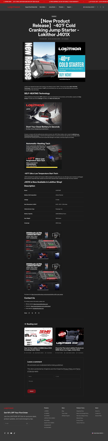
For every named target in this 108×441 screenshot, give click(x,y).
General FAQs (98, 415)
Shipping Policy (80, 411)
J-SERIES (46, 411)
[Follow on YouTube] (11, 433)
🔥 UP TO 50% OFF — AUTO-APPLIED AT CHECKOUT (91, 1)
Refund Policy (79, 418)
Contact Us (97, 413)
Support (69, 7)
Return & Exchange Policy (82, 413)
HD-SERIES (47, 415)
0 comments (65, 38)
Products (61, 7)
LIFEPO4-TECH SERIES (49, 418)
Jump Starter (52, 7)
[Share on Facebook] (29, 313)
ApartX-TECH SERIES (49, 422)
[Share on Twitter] (32, 313)
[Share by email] (39, 313)
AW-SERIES (47, 420)
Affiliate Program (66, 415)
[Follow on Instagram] (8, 433)
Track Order (64, 413)
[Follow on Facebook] (5, 433)
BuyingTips (54, 16)
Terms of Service (80, 422)
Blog (63, 411)
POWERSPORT (47, 425)
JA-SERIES (46, 413)
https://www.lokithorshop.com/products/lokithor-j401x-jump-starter (47, 294)
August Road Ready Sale (31, 7)
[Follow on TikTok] (14, 433)
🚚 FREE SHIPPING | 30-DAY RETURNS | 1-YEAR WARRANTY (53, 1)
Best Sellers (42, 7)
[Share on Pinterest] (35, 313)
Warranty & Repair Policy (82, 415)
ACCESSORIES (47, 427)
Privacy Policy (68, 369)
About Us (97, 411)
